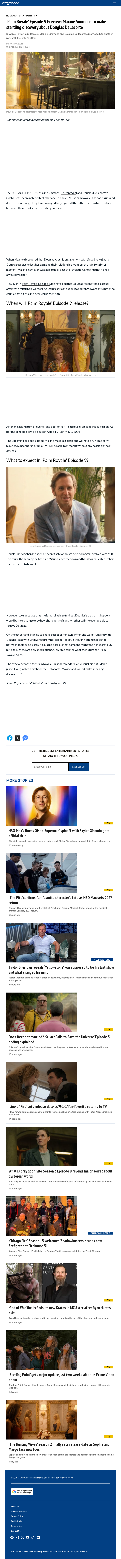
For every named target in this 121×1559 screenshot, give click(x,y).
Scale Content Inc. (66, 1478)
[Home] (10, 3)
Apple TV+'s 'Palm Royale (75, 198)
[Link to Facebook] (12, 1537)
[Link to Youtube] (27, 1537)
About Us (15, 1506)
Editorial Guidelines (19, 1511)
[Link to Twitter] (22, 1537)
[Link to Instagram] (17, 1537)
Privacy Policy (17, 1516)
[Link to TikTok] (32, 1538)
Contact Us (15, 1531)
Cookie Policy (17, 1521)
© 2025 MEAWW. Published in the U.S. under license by (34, 1478)
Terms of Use (16, 1526)
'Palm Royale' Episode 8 (36, 283)
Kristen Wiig (68, 193)
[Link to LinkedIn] (38, 1538)
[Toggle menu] (116, 3)
